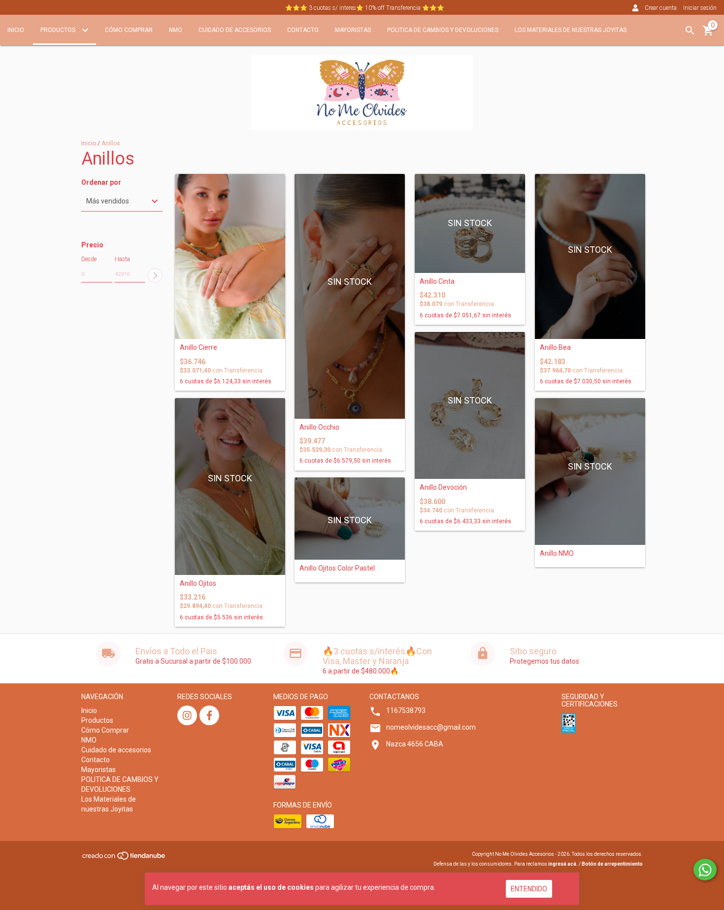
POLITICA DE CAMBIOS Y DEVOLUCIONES (442, 30)
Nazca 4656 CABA (414, 744)
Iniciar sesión (700, 7)
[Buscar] (690, 30)
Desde (89, 259)
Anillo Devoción (443, 487)
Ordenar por (101, 182)
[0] (708, 34)
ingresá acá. (563, 864)
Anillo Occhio (319, 427)
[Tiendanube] (124, 859)
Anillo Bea (555, 347)
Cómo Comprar (129, 30)
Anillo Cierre (198, 347)
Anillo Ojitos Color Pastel (337, 568)
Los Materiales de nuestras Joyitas (570, 30)
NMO (175, 30)
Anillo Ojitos (198, 583)
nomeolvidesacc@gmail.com (431, 727)
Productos (58, 30)
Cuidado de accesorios (234, 30)
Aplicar (155, 275)
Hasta (122, 259)
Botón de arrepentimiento (612, 864)
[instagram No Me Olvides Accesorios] (187, 715)
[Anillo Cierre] (230, 256)
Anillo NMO (557, 553)
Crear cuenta (661, 7)
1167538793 (406, 710)
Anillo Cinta (437, 281)
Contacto (303, 30)
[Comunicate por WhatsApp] (705, 869)
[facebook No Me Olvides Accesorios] (209, 715)
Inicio (15, 30)
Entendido (529, 889)
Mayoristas (353, 30)
